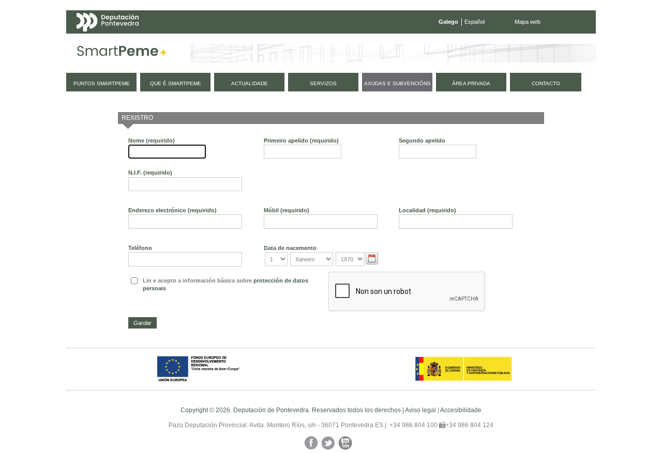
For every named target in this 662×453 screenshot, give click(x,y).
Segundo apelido (422, 140)
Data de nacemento (290, 248)
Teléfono (140, 248)
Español (474, 22)
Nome (151, 140)
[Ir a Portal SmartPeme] (122, 53)
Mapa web (527, 22)
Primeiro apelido (301, 140)
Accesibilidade (461, 410)
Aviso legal (420, 410)
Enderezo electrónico (172, 210)
